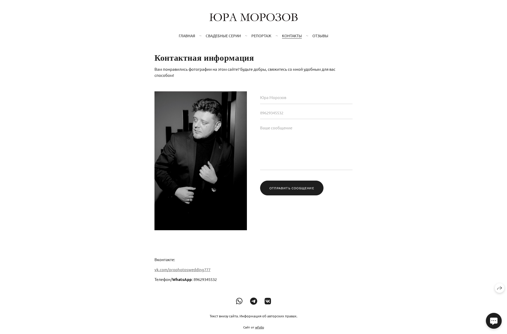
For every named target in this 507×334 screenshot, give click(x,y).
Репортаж (261, 35)
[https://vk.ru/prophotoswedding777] (268, 301)
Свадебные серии (223, 35)
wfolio (259, 327)
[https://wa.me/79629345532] (239, 301)
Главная (187, 35)
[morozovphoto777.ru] (253, 17)
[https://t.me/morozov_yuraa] (253, 301)
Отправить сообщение (291, 188)
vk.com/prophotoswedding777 (182, 269)
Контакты (292, 35)
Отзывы (320, 35)
